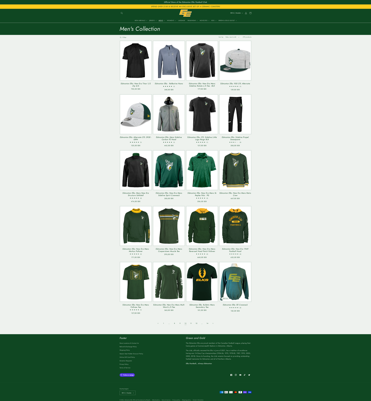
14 (207, 323)
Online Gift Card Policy (127, 357)
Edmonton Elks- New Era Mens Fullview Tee (136, 306)
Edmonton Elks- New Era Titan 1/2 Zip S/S (136, 84)
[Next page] (213, 323)
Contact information (198, 400)
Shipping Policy (125, 350)
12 (196, 323)
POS (134, 400)
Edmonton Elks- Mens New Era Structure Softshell (136, 194)
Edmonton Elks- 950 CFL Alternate (235, 83)
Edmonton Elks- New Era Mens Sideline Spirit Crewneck (169, 194)
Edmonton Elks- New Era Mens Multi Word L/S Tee (169, 306)
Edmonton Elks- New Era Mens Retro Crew (235, 194)
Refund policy (156, 400)
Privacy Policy (124, 364)
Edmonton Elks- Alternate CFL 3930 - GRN (136, 138)
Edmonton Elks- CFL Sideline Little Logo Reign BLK (202, 138)
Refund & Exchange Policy (128, 347)
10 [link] (185, 323)
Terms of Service (125, 368)
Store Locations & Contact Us (129, 343)
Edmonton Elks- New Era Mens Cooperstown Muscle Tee (169, 250)
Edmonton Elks (128, 400)
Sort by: (221, 37)
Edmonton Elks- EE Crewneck (235, 305)
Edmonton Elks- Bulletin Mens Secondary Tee (202, 306)
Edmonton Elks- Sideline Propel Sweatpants (235, 138)
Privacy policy (176, 400)
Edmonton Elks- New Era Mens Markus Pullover (136, 250)
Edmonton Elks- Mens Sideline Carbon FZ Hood (169, 138)
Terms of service (166, 400)
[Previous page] (158, 323)
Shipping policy (186, 400)
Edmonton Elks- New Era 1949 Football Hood (235, 250)
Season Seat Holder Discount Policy (131, 354)
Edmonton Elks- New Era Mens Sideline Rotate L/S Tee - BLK (202, 84)
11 (191, 323)
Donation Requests (126, 361)
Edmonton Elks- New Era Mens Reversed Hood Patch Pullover (202, 250)
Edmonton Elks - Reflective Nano (169, 83)
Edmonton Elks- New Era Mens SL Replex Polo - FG (202, 194)
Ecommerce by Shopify (144, 400)
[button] (122, 13)
